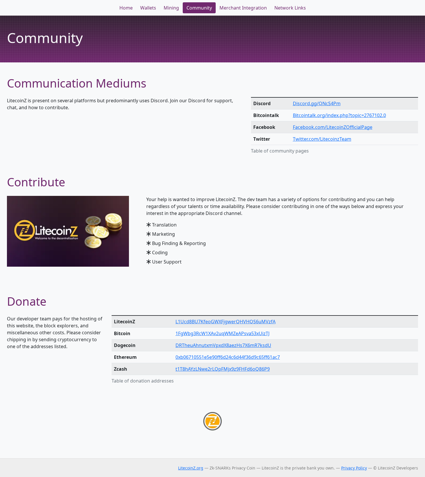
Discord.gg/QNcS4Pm (317, 103)
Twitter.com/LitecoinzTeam (322, 139)
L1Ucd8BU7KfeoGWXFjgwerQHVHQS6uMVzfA (225, 321)
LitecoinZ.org (190, 468)
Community (199, 8)
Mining (171, 8)
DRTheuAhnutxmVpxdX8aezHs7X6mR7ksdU (223, 345)
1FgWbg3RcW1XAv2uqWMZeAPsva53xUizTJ (222, 333)
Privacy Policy (354, 468)
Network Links (290, 8)
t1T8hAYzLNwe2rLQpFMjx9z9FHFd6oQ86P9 (222, 369)
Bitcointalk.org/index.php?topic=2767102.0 (339, 115)
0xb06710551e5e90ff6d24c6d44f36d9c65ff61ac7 (227, 357)
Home (126, 8)
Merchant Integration (243, 8)
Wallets (148, 8)
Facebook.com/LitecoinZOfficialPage (332, 127)
